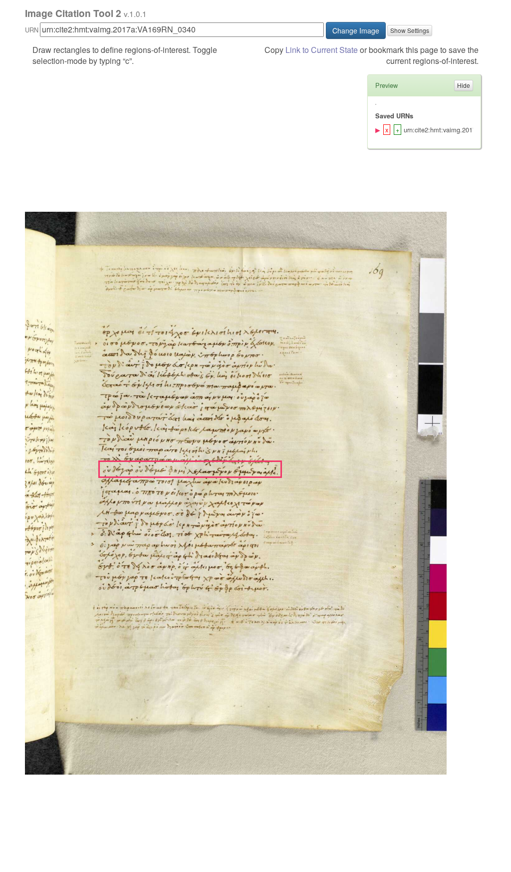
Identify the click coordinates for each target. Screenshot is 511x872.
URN (31, 29)
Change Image (355, 30)
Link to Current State (321, 49)
